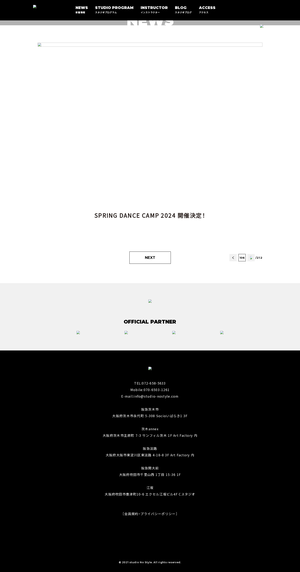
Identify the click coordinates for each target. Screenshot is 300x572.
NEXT (150, 257)
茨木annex (150, 428)
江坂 (150, 487)
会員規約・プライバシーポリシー (150, 513)
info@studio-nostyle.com (156, 396)
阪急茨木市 (150, 409)
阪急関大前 (150, 468)
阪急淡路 (150, 448)
